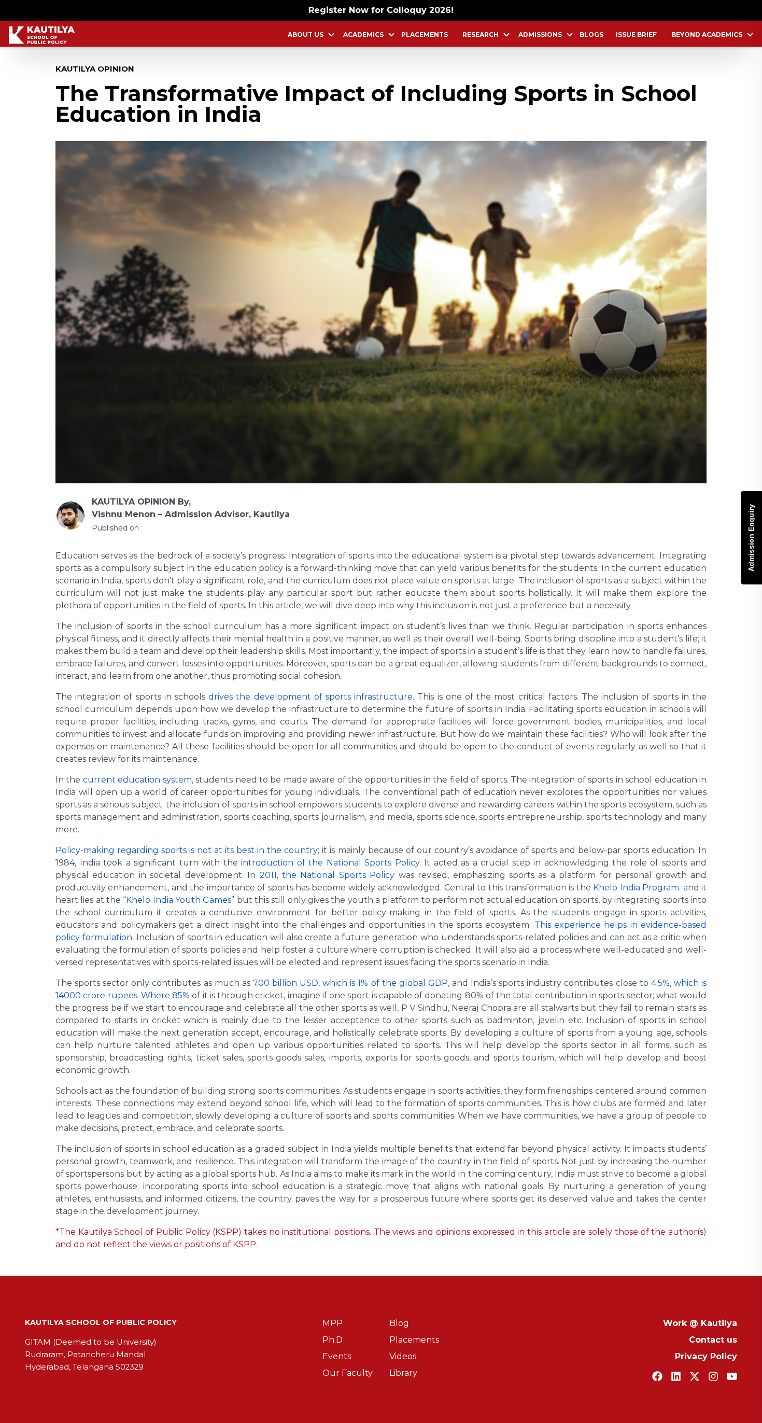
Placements (424, 34)
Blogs (591, 34)
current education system (137, 780)
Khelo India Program (636, 887)
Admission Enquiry (751, 537)
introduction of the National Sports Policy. (331, 863)
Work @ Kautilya (700, 1323)
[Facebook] (657, 1376)
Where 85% (165, 995)
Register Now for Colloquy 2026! (381, 10)
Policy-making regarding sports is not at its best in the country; (187, 850)
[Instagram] (713, 1376)
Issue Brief (636, 34)
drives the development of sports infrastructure (310, 697)
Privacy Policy (706, 1356)
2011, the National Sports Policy (327, 875)
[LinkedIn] (676, 1376)
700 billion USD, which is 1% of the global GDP (350, 983)
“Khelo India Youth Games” (178, 900)
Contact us (713, 1340)
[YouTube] (732, 1376)
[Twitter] (694, 1376)
